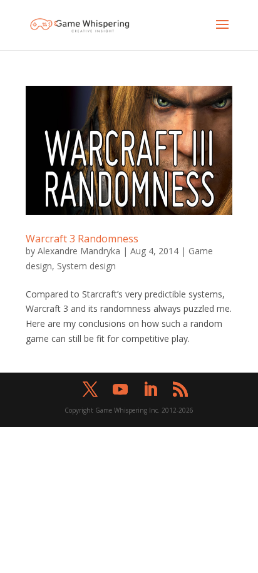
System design (86, 266)
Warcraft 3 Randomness (82, 238)
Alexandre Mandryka (79, 251)
